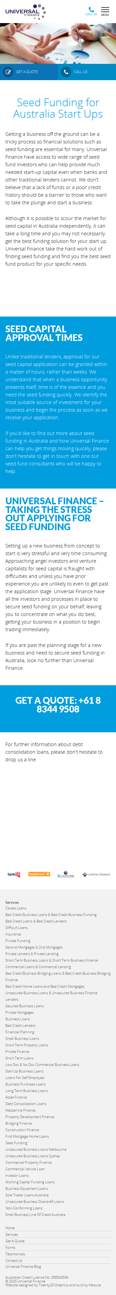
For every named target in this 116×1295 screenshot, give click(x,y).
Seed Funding (16, 1142)
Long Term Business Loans (26, 1090)
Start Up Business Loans (24, 1071)
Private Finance (17, 1051)
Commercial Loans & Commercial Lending (38, 966)
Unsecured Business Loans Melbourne (35, 1149)
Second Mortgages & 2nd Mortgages (34, 947)
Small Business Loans (22, 1038)
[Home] (27, 13)
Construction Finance (22, 1129)
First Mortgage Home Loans (27, 1136)
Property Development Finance (29, 1116)
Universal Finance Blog (23, 1266)
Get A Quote (15, 1240)
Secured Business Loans (24, 1005)
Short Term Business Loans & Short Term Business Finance (51, 960)
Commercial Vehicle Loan (25, 1168)
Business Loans (17, 1018)
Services (11, 1234)
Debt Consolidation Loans (25, 1103)
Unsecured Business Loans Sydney (32, 1155)
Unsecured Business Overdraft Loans (34, 1201)
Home (10, 1227)
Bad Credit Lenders (20, 1025)
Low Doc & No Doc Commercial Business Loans (42, 1064)
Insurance (13, 934)
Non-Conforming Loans (24, 1208)
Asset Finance (16, 1097)
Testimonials (15, 1254)
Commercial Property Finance (28, 1162)
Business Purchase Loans (25, 1084)
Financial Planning (19, 1032)
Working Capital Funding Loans (30, 1182)
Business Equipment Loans (26, 1188)
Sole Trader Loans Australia (27, 1195)
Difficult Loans (16, 927)
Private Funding (17, 940)
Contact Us (13, 1260)
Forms (10, 1247)
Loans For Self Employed (24, 1077)
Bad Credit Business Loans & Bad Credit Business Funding (51, 914)
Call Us (91, 14)
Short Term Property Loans (26, 1045)
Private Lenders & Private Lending (32, 953)
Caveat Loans (15, 908)
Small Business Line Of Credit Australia (35, 1214)
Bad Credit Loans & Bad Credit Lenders (36, 921)
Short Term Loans (19, 1058)
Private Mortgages (19, 1012)
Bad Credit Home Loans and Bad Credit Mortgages (44, 986)
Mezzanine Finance (20, 1110)
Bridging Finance (18, 1123)
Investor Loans (17, 1175)
